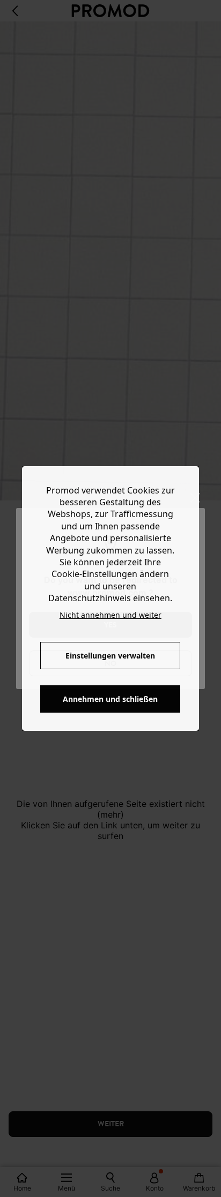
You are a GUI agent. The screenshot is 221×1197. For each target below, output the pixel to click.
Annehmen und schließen (110, 699)
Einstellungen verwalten (110, 655)
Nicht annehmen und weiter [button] (110, 615)
